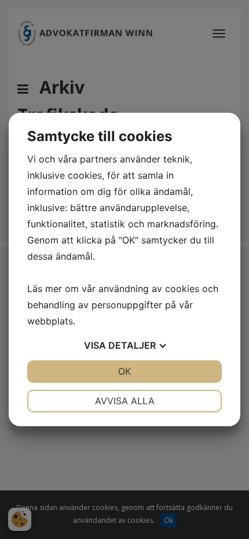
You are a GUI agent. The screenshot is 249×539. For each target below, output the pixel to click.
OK (124, 371)
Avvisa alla (125, 401)
